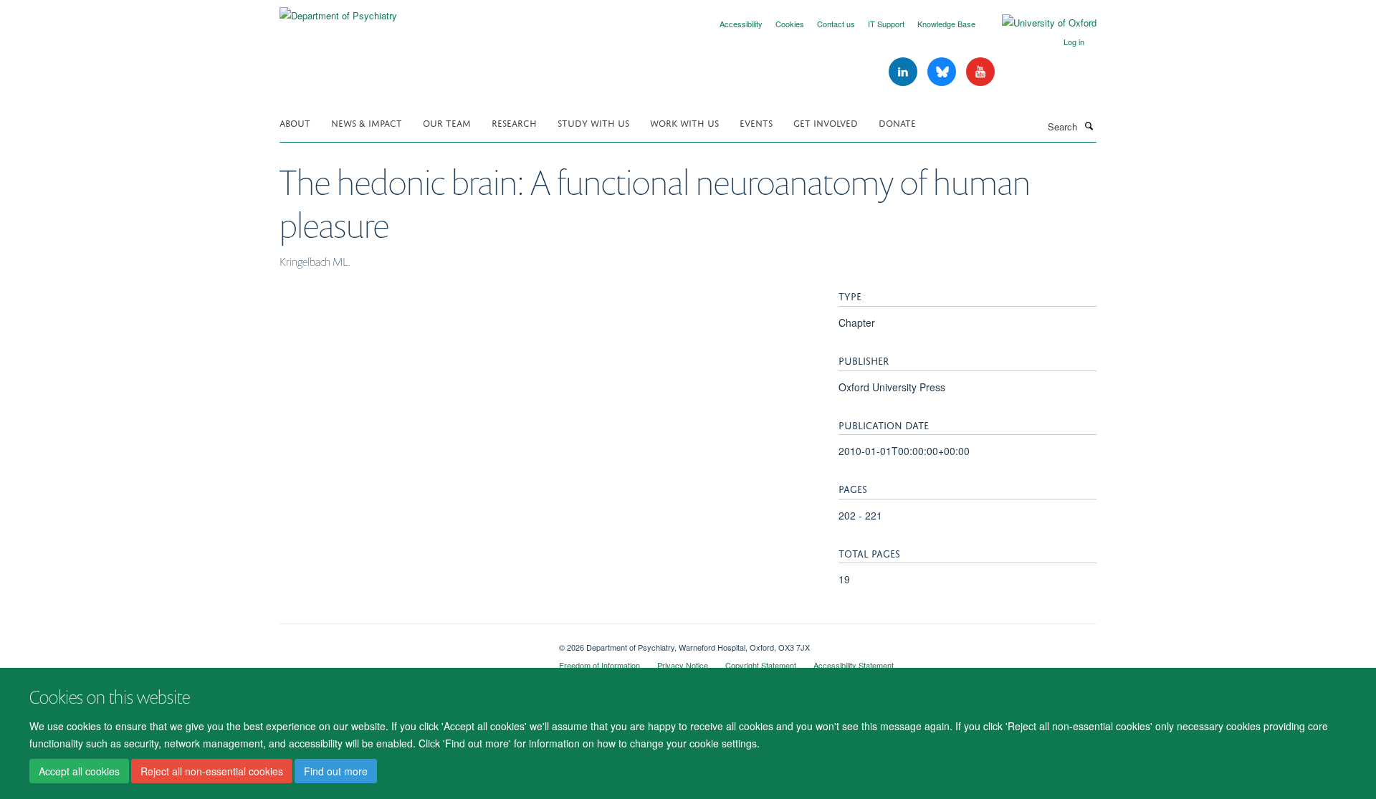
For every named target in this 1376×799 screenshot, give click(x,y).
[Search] (1088, 125)
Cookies (789, 23)
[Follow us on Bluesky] (943, 72)
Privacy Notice (682, 665)
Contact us (836, 23)
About (295, 122)
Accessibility (741, 23)
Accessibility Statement (853, 665)
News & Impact (366, 122)
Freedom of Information (599, 665)
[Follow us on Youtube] (980, 72)
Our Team (447, 122)
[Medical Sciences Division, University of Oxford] (409, 642)
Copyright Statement (760, 665)
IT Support (886, 23)
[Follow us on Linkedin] (904, 72)
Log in (1074, 41)
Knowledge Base (946, 23)
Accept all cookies (79, 771)
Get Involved (825, 122)
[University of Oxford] (1038, 23)
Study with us (593, 122)
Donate (897, 122)
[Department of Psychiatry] (338, 10)
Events (756, 122)
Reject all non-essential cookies (211, 771)
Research (514, 122)
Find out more (336, 771)
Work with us (684, 122)
